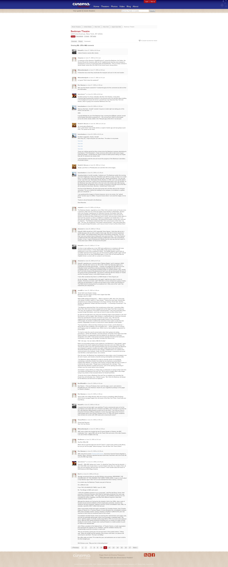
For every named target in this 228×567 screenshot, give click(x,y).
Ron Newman (82, 85)
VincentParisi (82, 419)
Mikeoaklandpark (83, 70)
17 (130, 547)
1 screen (86, 36)
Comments (87, 41)
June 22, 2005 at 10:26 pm (95, 461)
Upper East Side (116, 26)
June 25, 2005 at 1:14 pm (97, 165)
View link (80, 141)
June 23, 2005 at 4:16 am (95, 383)
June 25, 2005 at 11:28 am (95, 172)
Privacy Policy (141, 564)
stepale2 (80, 207)
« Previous (75, 547)
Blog (129, 6)
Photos (114, 6)
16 (126, 547)
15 (121, 547)
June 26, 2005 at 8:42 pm (95, 94)
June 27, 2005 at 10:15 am (92, 50)
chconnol (81, 229)
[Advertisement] (114, 19)
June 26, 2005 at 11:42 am (98, 123)
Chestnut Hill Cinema (97, 453)
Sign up (153, 1)
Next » (135, 547)
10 (101, 547)
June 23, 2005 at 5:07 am (93, 260)
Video (122, 6)
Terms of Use (150, 564)
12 (109, 547)
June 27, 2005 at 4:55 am (97, 70)
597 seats (93, 36)
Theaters (105, 6)
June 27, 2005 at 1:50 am (95, 85)
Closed (73, 36)
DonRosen (81, 439)
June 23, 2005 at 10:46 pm (92, 207)
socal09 (80, 290)
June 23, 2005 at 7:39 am (93, 229)
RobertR (80, 50)
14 (117, 547)
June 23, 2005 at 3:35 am (92, 404)
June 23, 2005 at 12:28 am (95, 451)
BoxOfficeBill (82, 383)
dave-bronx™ (82, 94)
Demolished (79, 36)
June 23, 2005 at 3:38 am (95, 394)
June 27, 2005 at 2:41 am (97, 77)
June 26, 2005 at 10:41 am (95, 134)
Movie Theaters (76, 26)
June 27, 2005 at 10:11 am (93, 58)
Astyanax (80, 58)
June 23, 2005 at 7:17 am (92, 245)
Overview (74, 41)
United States (87, 26)
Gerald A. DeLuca (83, 123)
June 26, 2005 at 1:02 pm (95, 106)
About (135, 6)
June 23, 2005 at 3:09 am (95, 419)
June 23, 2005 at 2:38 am (97, 429)
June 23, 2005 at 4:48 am (92, 290)
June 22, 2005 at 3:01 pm (91, 474)
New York (97, 26)
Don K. (80, 474)
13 (113, 547)
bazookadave (82, 106)
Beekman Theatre (129, 26)
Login (146, 1)
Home (96, 6)
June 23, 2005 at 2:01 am (93, 439)
